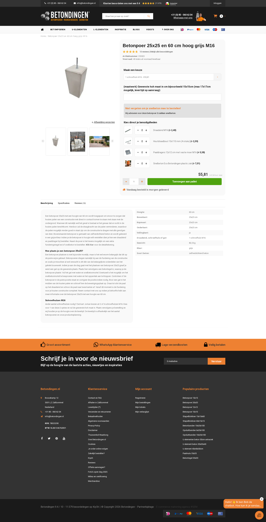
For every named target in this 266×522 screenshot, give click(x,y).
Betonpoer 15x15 (190, 398)
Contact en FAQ (95, 398)
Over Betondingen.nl (97, 439)
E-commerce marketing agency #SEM (176, 506)
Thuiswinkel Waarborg (98, 435)
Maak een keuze (133, 70)
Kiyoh (90, 458)
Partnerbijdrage (145, 506)
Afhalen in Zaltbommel (98, 402)
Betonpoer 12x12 (190, 407)
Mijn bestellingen (142, 402)
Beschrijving (47, 203)
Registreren (140, 398)
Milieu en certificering (97, 476)
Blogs (136, 29)
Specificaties (64, 203)
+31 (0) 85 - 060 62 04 (56, 3)
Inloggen (218, 3)
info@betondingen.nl (86, 3)
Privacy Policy (94, 425)
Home (42, 29)
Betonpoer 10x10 (190, 412)
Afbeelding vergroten (104, 122)
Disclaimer (92, 430)
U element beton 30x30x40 (194, 444)
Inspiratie (120, 29)
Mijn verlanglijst (142, 412)
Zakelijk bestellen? (96, 453)
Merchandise (94, 481)
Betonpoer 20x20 (190, 402)
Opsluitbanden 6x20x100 (194, 430)
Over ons (169, 29)
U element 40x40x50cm (193, 449)
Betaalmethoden (95, 416)
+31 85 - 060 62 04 (53, 412)
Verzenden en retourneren (99, 412)
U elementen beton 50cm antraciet (198, 439)
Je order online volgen (98, 449)
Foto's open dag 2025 (97, 472)
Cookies (91, 444)
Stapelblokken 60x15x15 (194, 421)
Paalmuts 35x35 (190, 453)
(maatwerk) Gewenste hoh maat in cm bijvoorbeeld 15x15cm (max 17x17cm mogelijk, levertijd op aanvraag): (167, 88)
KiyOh (96, 506)
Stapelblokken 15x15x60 (194, 416)
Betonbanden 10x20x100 (194, 425)
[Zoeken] (148, 16)
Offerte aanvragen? (96, 467)
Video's (150, 29)
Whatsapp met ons (182, 18)
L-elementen (100, 29)
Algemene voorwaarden (98, 421)
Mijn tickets (140, 407)
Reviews (80, 203)
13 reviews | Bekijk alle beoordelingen (156, 52)
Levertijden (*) (94, 407)
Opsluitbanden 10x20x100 (194, 435)
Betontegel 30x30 (190, 458)
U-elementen (79, 29)
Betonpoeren (57, 29)
